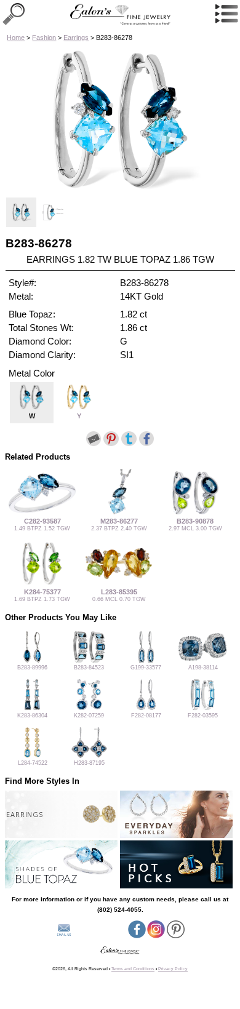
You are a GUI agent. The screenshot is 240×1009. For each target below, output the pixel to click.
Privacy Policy (173, 969)
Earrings (76, 37)
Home (16, 37)
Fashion (44, 37)
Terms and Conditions (132, 969)
